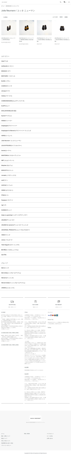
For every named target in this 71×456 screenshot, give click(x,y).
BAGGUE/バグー (6, 71)
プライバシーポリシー (6, 445)
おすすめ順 (55, 17)
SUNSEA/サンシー (6, 210)
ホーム (2, 5)
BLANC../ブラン (5, 81)
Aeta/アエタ (4, 61)
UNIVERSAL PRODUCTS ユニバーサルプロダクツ (15, 230)
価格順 (61, 17)
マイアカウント (50, 433)
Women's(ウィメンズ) (7, 278)
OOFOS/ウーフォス (6, 185)
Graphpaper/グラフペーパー (9, 125)
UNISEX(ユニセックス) (7, 288)
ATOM (28, 433)
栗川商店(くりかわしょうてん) (9, 250)
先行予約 (3, 254)
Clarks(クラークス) (6, 96)
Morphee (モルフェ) (6, 165)
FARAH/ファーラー (6, 120)
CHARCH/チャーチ (6, 86)
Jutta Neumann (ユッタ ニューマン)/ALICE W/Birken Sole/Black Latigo (62, 39)
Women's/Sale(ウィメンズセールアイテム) (13, 283)
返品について (4, 438)
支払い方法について (5, 440)
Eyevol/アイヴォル (6, 116)
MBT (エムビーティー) (7, 160)
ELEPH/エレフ (5, 106)
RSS (25, 433)
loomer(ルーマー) (6, 150)
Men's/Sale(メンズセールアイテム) (11, 273)
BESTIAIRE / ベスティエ (8, 76)
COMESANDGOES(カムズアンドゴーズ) (12, 101)
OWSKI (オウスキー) (7, 190)
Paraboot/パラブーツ (7, 200)
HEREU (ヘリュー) (6, 135)
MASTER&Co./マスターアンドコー (11, 155)
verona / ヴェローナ (6, 240)
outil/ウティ (4, 180)
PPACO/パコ (4, 195)
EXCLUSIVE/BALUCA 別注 (8, 111)
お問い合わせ (50, 438)
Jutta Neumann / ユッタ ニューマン (12, 5)
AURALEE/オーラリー (7, 66)
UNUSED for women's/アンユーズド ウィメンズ (14, 225)
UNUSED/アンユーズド (7, 220)
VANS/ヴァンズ (5, 235)
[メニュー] (69, 2)
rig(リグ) (3, 205)
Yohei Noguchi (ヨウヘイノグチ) (10, 245)
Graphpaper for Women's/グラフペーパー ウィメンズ (16, 130)
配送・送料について (5, 436)
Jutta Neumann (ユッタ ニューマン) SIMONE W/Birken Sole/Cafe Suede (26, 39)
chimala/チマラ (5, 91)
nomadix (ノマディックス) (8, 175)
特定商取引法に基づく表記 (7, 443)
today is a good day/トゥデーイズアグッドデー (14, 215)
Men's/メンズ (5, 268)
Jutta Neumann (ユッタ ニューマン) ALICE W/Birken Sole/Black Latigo (44, 39)
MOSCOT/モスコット (7, 170)
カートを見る (50, 436)
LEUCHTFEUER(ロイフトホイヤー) (11, 145)
